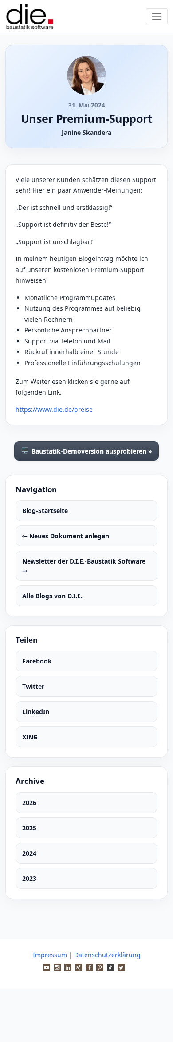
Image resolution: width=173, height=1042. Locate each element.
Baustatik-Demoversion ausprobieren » (86, 450)
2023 (29, 878)
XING (30, 737)
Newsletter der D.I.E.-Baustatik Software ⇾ (83, 566)
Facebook (37, 661)
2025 (29, 828)
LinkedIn (35, 711)
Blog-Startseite (45, 510)
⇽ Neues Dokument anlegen (65, 536)
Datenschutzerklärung (107, 955)
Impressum (50, 955)
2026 (29, 802)
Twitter (33, 686)
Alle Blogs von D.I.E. (52, 596)
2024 (29, 853)
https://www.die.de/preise (54, 409)
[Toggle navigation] (157, 16)
